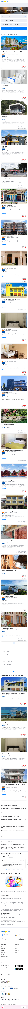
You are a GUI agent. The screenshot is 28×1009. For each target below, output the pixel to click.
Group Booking (4, 967)
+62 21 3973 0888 (21, 939)
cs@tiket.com (6, 939)
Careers (2, 950)
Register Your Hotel (4, 972)
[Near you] (25, 16)
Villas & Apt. (17, 950)
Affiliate (2, 954)
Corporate (3, 952)
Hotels (16, 948)
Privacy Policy (3, 969)
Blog (2, 946)
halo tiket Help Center (5, 965)
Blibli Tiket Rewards (4, 956)
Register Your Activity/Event (6, 974)
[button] (14, 809)
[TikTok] (19, 1000)
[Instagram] (15, 1000)
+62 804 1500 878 (21, 937)
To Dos (16, 952)
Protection (3, 958)
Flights (16, 946)
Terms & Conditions (5, 971)
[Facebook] (2, 1000)
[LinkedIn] (9, 1000)
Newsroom (3, 948)
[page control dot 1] (13, 671)
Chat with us (6, 936)
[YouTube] (12, 1000)
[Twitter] (6, 1000)
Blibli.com (3, 960)
